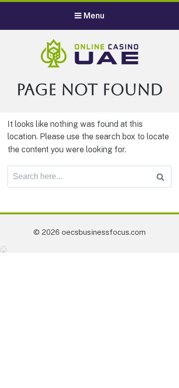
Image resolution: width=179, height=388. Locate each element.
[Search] (160, 177)
